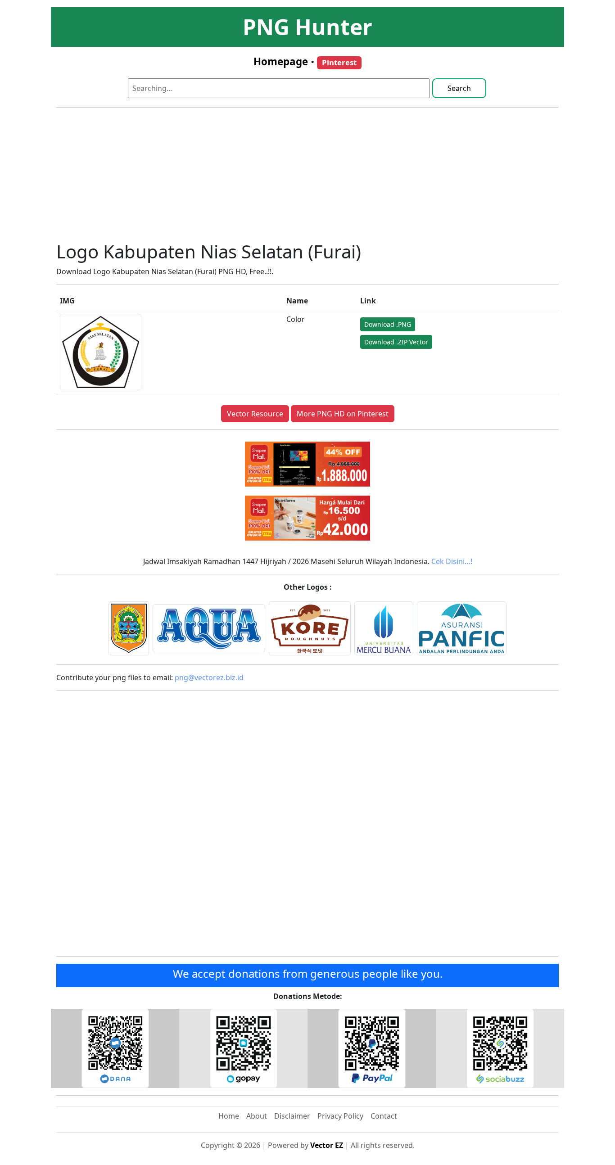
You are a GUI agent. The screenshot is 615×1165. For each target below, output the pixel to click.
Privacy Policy (340, 1116)
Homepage (280, 61)
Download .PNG (387, 324)
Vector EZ (326, 1145)
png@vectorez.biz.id (209, 677)
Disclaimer (292, 1116)
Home (228, 1116)
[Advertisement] (307, 178)
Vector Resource (255, 414)
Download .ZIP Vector (396, 342)
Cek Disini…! (451, 561)
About (256, 1116)
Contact (384, 1116)
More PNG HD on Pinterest (343, 414)
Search (459, 88)
